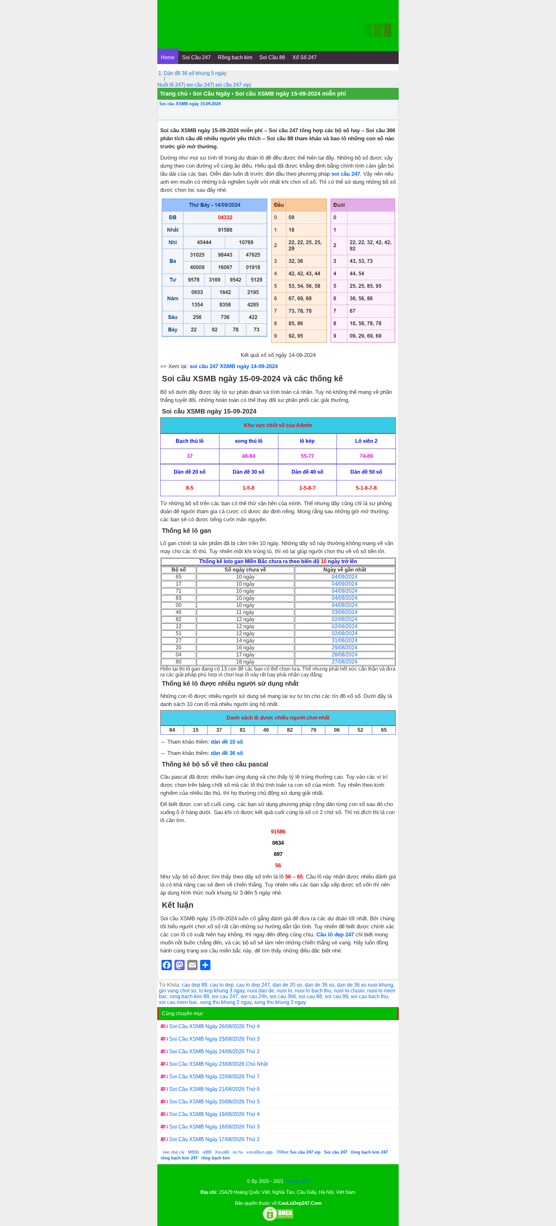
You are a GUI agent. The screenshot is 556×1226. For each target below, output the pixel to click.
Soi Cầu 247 (196, 57)
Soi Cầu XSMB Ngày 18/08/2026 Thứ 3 (214, 1126)
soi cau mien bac (178, 1002)
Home (168, 57)
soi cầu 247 (199, 85)
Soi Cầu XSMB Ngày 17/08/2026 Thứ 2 (214, 1139)
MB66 (193, 1152)
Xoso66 (222, 1152)
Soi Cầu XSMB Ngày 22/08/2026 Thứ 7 (214, 1076)
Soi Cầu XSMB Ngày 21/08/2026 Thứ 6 (214, 1089)
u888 (206, 1152)
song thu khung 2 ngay (226, 1002)
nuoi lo (284, 990)
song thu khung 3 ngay (280, 1002)
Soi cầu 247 (297, 1181)
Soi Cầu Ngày (211, 93)
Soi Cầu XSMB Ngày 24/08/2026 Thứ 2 (214, 1051)
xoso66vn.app (260, 1152)
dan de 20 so (287, 985)
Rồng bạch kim (235, 57)
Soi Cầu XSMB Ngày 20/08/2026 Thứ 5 (214, 1101)
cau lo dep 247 (253, 985)
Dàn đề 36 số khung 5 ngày (195, 73)
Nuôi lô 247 (170, 85)
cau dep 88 (194, 985)
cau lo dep (222, 985)
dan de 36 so (319, 985)
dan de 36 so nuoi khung (365, 985)
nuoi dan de (260, 990)
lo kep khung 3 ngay (222, 990)
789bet (283, 1152)
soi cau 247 (225, 996)
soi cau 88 (310, 996)
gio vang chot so (177, 990)
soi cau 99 (336, 996)
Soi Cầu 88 (272, 57)
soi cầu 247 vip (232, 85)
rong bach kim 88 (189, 996)
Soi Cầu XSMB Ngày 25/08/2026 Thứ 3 (214, 1039)
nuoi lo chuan (349, 990)
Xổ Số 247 (304, 57)
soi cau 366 (283, 996)
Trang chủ (174, 93)
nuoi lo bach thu (313, 990)
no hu (238, 1152)
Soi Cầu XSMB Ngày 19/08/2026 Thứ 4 (214, 1114)
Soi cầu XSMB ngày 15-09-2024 (190, 103)
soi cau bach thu (369, 996)
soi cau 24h (254, 996)
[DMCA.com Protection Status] (278, 1220)
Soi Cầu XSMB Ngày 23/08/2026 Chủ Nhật (218, 1064)
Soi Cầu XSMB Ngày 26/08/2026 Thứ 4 (214, 1026)
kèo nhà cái (173, 1152)
